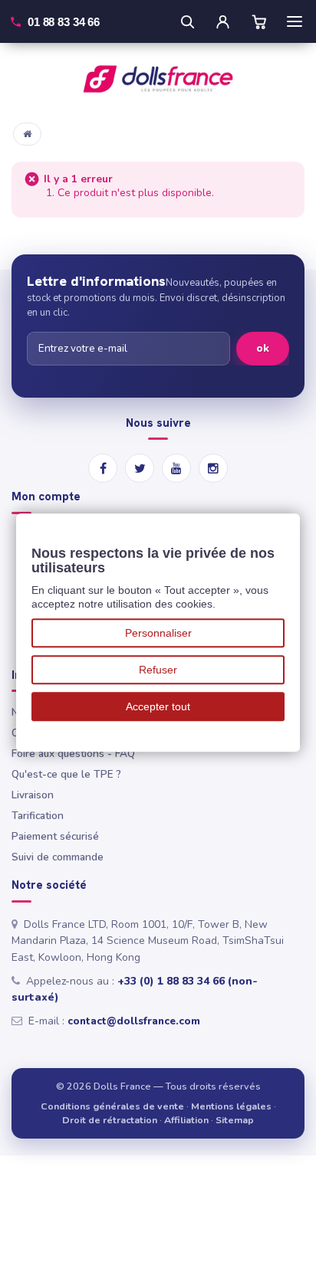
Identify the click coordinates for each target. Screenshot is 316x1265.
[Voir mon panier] (259, 21)
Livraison (33, 795)
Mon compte (46, 497)
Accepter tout (158, 706)
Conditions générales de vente (112, 1106)
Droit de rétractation (109, 1119)
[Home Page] (27, 134)
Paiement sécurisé (55, 836)
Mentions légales (231, 1106)
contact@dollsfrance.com (133, 1021)
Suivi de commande (58, 857)
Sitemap (235, 1119)
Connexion (222, 21)
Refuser (158, 670)
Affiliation (186, 1119)
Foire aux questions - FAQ (73, 753)
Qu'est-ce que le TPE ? (66, 774)
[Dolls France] (158, 79)
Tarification (38, 815)
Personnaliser (158, 633)
